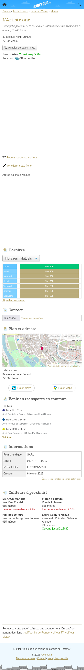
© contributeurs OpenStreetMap (65, 336)
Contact (41, 658)
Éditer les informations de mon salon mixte (62, 479)
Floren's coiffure (52, 498)
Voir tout (7, 437)
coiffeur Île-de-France (37, 632)
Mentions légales (25, 658)
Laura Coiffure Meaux (55, 514)
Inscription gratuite (58, 658)
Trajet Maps (65, 387)
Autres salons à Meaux (16, 174)
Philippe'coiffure (12, 514)
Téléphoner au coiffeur (32, 318)
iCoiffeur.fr (46, 654)
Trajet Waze (24, 387)
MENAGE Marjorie (13, 498)
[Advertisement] (42, 109)
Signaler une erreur (13, 300)
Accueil (4, 4)
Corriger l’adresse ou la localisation (64, 366)
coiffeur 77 (57, 632)
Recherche (79, 4)
